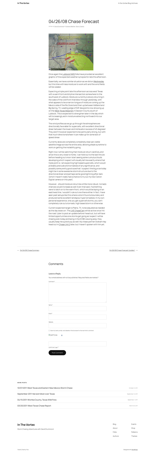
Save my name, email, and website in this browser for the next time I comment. (72, 330)
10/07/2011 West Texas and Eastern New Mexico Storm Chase (44, 388)
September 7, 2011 (133, 400)
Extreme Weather (70, 26)
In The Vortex (23, 3)
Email (50, 313)
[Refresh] (62, 335)
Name (51, 305)
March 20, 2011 (133, 406)
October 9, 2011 (133, 388)
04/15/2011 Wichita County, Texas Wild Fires (37, 400)
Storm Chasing (80, 26)
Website (51, 322)
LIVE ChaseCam (77, 210)
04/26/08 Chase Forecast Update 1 (122, 250)
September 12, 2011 (132, 394)
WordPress (135, 449)
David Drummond (59, 26)
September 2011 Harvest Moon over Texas (36, 394)
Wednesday (98, 81)
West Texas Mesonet (64, 110)
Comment (52, 281)
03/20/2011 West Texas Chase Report (34, 406)
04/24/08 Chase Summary (29, 250)
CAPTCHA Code (53, 347)
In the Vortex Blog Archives (128, 3)
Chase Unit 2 (64, 224)
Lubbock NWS (68, 74)
